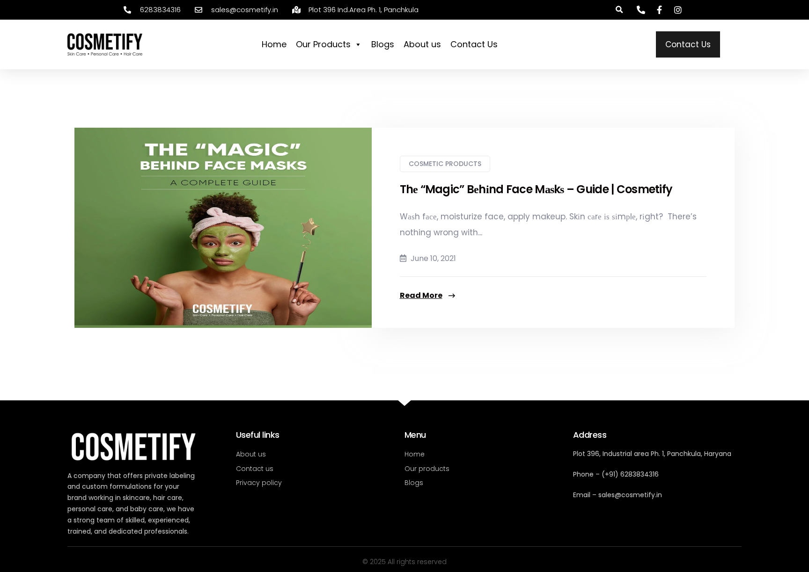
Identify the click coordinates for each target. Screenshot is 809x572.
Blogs (382, 44)
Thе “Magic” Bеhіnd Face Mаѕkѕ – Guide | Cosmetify (536, 189)
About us (422, 44)
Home (274, 44)
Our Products (323, 44)
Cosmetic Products (445, 163)
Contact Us (474, 44)
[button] (619, 10)
